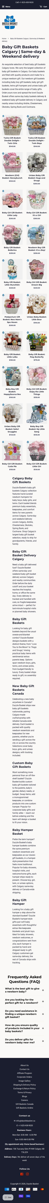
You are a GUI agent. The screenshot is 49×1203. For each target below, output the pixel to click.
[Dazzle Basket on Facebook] (21, 1174)
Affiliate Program (24, 1073)
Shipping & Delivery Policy (24, 1085)
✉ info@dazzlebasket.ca (24, 1121)
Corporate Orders (24, 1077)
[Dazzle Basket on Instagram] (27, 1174)
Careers (24, 1100)
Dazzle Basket (32, 1184)
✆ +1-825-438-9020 (24, 1125)
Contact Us (24, 1069)
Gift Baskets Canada (24, 1104)
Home (4, 39)
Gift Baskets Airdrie (24, 1108)
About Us (25, 1065)
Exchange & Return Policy (24, 1088)
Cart (45, 7)
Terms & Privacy (24, 1092)
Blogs (24, 1096)
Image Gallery (24, 1081)
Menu (7, 7)
